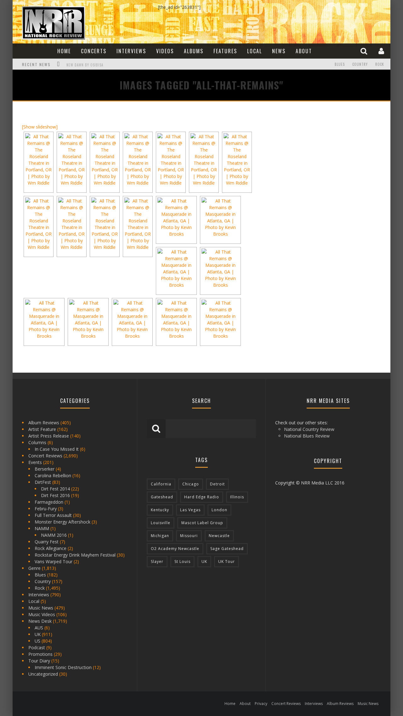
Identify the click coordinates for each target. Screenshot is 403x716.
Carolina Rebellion (53, 475)
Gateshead (162, 497)
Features (225, 51)
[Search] (364, 50)
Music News (40, 608)
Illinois (237, 497)
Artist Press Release (48, 436)
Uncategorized (43, 674)
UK (38, 634)
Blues (340, 64)
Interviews (131, 51)
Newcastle (219, 535)
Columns (37, 442)
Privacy (261, 703)
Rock (379, 64)
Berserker (44, 469)
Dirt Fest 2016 (55, 495)
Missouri (189, 535)
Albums (193, 51)
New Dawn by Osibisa (84, 64)
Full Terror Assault (53, 515)
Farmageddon (49, 502)
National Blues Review (307, 436)
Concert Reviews (45, 456)
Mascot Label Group (202, 522)
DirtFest (43, 482)
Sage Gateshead (227, 548)
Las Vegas (190, 510)
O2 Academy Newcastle (175, 548)
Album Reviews (43, 423)
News (279, 51)
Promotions (40, 654)
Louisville (160, 522)
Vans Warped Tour (53, 561)
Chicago (190, 484)
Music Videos (41, 614)
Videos (165, 51)
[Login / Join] (382, 50)
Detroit (217, 484)
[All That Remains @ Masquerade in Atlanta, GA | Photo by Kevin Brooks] (176, 217)
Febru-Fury (46, 509)
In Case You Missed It (57, 449)
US (37, 641)
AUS (39, 628)
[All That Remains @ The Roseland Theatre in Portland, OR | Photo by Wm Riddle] (38, 159)
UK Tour (226, 561)
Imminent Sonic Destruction (63, 667)
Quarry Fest (47, 542)
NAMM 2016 (54, 535)
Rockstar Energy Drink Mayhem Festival (75, 555)
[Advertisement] (315, 150)
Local (254, 51)
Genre (34, 568)
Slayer (157, 561)
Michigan (160, 535)
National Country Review (309, 429)
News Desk (40, 621)
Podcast (36, 647)
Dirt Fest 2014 (55, 489)
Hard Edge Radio (201, 497)
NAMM (42, 528)
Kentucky (160, 510)
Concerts (93, 51)
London (219, 510)
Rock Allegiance (50, 548)
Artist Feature (42, 429)
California (161, 484)
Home (64, 51)
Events (35, 462)
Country (360, 64)
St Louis (182, 561)
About (304, 51)
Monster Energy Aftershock (62, 522)
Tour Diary (39, 661)
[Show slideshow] (40, 127)
